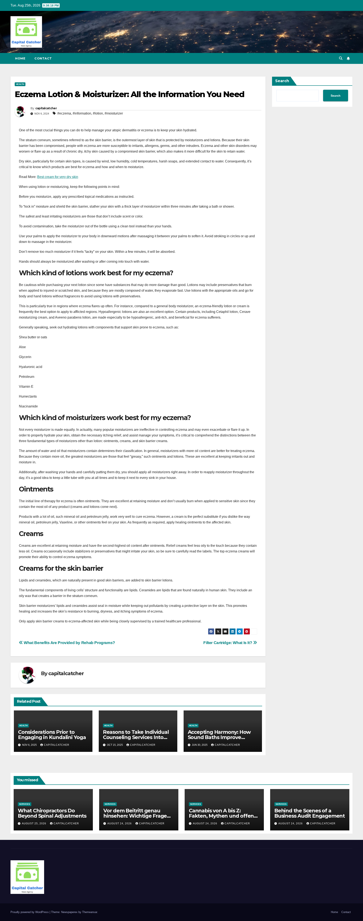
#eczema (64, 113)
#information (82, 113)
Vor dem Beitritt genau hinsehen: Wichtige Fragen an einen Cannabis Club (136, 816)
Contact (43, 58)
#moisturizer (114, 113)
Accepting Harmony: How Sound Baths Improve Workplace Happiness (219, 737)
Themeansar (89, 912)
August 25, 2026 (34, 823)
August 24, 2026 (120, 823)
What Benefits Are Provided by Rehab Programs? (69, 642)
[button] (340, 58)
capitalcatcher (46, 108)
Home (20, 58)
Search (282, 81)
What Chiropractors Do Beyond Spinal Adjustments (52, 813)
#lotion (98, 113)
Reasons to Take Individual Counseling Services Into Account (136, 737)
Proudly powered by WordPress (30, 912)
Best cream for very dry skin (57, 177)
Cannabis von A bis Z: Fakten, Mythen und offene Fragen (223, 816)
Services (24, 804)
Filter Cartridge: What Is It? (228, 642)
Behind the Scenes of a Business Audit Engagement (309, 813)
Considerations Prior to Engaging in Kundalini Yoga (52, 734)
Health (20, 84)
